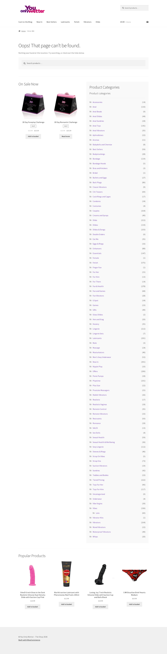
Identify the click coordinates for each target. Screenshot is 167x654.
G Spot (95, 300)
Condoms (97, 201)
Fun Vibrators (98, 295)
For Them (97, 281)
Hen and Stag (98, 319)
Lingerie (96, 329)
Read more (66, 136)
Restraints (97, 418)
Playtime (96, 380)
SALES (95, 428)
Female (96, 258)
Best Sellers (52, 22)
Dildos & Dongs (99, 229)
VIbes (95, 508)
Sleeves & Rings (99, 451)
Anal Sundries (98, 121)
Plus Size (96, 385)
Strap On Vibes (99, 456)
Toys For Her (98, 484)
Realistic (96, 399)
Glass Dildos (98, 314)
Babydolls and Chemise (102, 144)
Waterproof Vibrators (102, 532)
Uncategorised (99, 494)
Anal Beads (97, 111)
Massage (96, 347)
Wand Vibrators (99, 527)
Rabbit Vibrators (100, 395)
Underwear (97, 499)
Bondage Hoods (99, 163)
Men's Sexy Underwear (102, 357)
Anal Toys (97, 125)
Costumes (97, 206)
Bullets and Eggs (100, 177)
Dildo (98, 22)
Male (95, 343)
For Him (96, 277)
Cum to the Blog (25, 22)
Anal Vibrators (99, 130)
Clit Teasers (98, 192)
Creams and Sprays (100, 215)
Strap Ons (97, 461)
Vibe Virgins (97, 503)
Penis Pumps (98, 376)
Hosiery (96, 324)
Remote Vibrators (100, 414)
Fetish (76, 22)
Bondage (96, 158)
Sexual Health (98, 437)
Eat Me (95, 239)
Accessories (97, 102)
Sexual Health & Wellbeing (104, 442)
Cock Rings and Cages (102, 196)
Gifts (94, 310)
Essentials (97, 253)
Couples (96, 211)
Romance (97, 423)
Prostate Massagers (101, 390)
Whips (95, 536)
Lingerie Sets (98, 333)
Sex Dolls (96, 433)
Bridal (95, 173)
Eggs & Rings (98, 244)
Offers (95, 371)
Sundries (96, 470)
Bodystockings (99, 154)
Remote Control (99, 409)
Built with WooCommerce (29, 640)
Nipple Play (97, 366)
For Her (96, 272)
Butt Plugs (97, 182)
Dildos (95, 225)
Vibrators (87, 22)
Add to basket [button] (33, 136)
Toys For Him (98, 489)
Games (95, 305)
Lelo (98, 513)
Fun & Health (98, 286)
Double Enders (99, 234)
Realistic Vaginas (100, 404)
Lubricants (65, 22)
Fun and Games (99, 291)
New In (39, 22)
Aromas (96, 140)
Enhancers (97, 248)
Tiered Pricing (98, 480)
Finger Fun (97, 267)
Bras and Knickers (100, 168)
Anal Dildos (97, 116)
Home (23, 31)
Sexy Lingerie (98, 447)
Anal (94, 107)
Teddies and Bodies (100, 475)
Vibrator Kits (98, 517)
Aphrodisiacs (98, 135)
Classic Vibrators (100, 187)
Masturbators (98, 352)
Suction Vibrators (100, 466)
